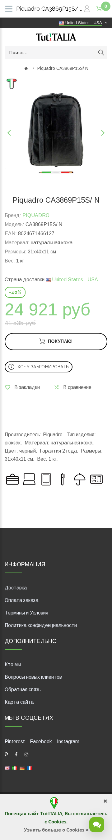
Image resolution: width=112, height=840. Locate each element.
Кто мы (13, 664)
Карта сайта (19, 702)
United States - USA (74, 279)
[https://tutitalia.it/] (14, 767)
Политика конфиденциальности (41, 625)
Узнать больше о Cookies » (56, 830)
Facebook (41, 741)
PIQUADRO (35, 215)
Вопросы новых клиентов (33, 677)
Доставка (16, 587)
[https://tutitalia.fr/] (29, 767)
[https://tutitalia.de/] (22, 767)
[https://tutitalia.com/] (7, 767)
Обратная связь (23, 689)
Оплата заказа (21, 600)
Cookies (57, 821)
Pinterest (15, 741)
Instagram (68, 741)
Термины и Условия (26, 612)
